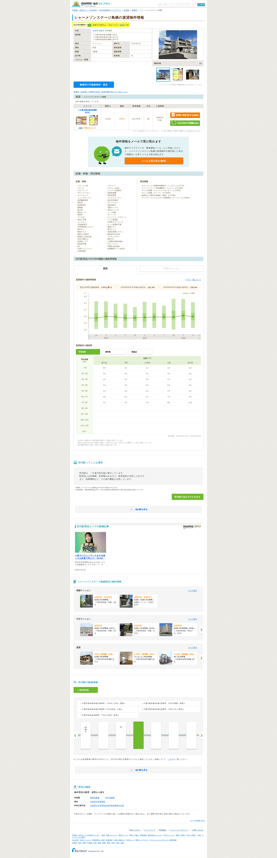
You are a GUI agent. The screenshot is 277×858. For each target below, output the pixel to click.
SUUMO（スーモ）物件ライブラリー (91, 4)
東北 (79, 843)
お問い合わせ (197, 830)
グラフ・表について (193, 280)
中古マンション (169, 835)
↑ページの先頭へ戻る (197, 820)
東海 (99, 843)
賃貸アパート (123, 835)
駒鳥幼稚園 (95, 798)
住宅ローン (130, 840)
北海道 (74, 843)
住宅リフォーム (85, 840)
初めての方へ (135, 830)
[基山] (103, 735)
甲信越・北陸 (92, 843)
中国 (113, 843)
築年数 (108, 352)
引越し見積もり (119, 840)
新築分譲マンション (155, 835)
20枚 (80, 128)
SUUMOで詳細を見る (185, 123)
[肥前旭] (174, 735)
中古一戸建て (191, 835)
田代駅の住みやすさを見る (188, 497)
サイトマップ (150, 830)
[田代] (138, 735)
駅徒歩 (134, 352)
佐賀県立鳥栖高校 (97, 802)
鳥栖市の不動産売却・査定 (94, 84)
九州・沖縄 (120, 843)
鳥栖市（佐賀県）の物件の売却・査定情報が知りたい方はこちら (101, 92)
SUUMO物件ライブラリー (110, 10)
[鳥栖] (156, 735)
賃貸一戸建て (134, 835)
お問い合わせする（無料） (185, 115)
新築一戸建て (180, 835)
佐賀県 (126, 10)
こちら (170, 759)
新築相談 (109, 840)
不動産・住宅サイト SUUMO (84, 10)
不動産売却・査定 (98, 840)
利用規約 (162, 830)
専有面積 (82, 352)
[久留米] (191, 735)
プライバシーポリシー (179, 830)
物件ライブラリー (141, 840)
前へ (76, 735)
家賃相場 (143, 835)
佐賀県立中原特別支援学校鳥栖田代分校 (107, 806)
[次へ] (201, 629)
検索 (202, 5)
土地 (199, 835)
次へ (201, 735)
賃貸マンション (111, 835)
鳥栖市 (134, 10)
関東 (84, 843)
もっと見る (192, 591)
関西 (104, 843)
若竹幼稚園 (110, 798)
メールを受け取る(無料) (154, 161)
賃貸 (122, 25)
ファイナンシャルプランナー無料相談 (162, 840)
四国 (108, 843)
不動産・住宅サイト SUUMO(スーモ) (85, 835)
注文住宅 (75, 840)
